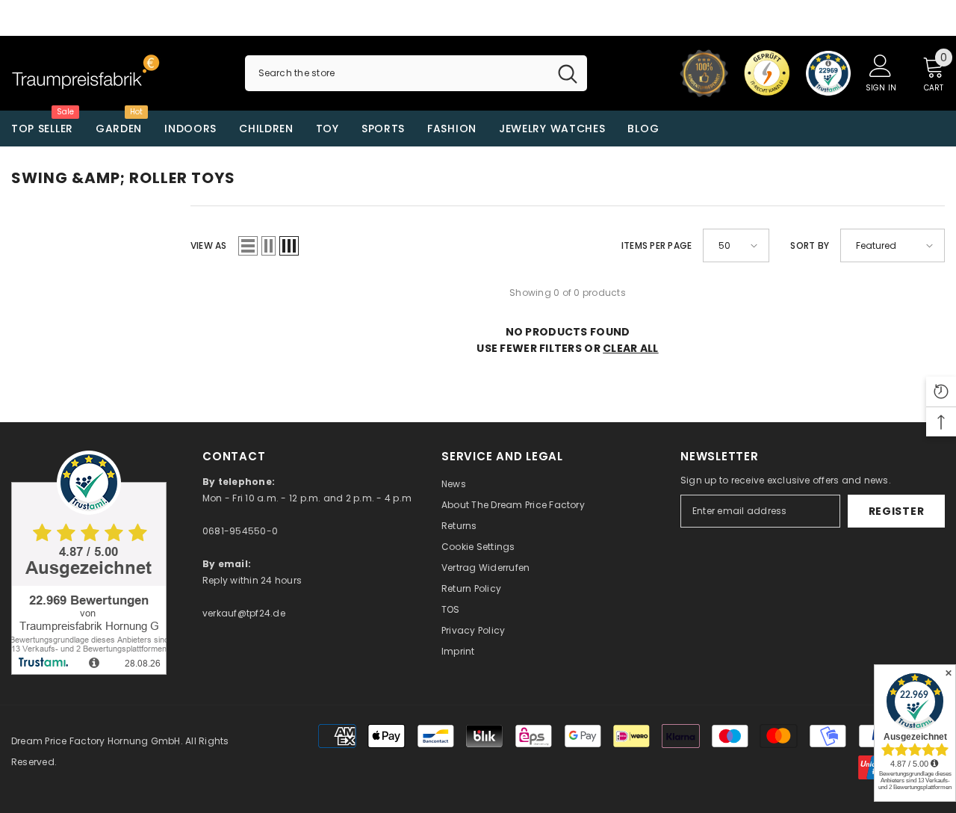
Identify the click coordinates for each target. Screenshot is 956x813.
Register (897, 511)
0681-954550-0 (240, 531)
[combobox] (396, 73)
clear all (631, 348)
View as (208, 245)
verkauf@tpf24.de (243, 613)
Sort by (809, 245)
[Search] (416, 73)
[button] (248, 246)
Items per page (656, 245)
